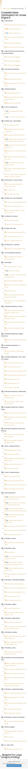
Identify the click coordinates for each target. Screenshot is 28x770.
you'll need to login (20, 763)
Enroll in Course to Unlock (14, 765)
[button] (1, 1)
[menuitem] (1, 4)
